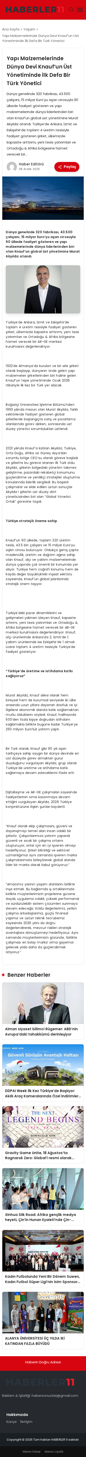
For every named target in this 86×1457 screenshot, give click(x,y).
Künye (11, 1421)
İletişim (26, 1421)
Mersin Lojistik (54, 1452)
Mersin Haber (32, 1452)
